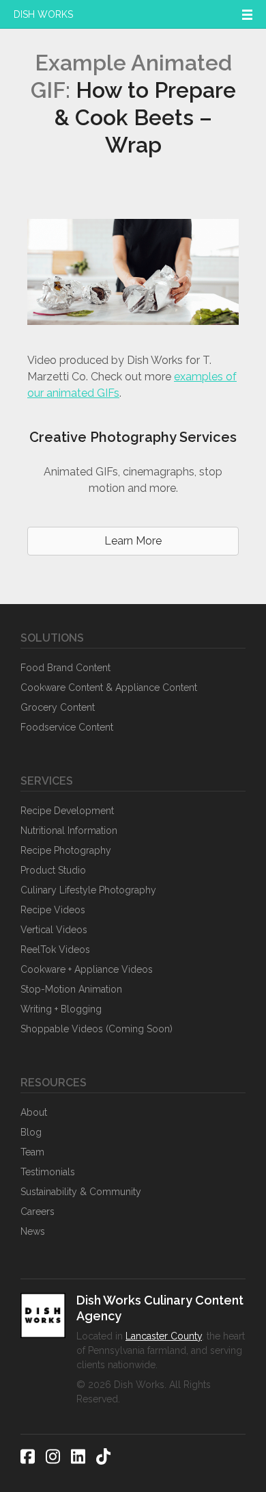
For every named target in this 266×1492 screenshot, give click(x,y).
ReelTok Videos (55, 949)
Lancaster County (163, 1336)
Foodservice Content (66, 727)
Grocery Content (57, 707)
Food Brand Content (65, 667)
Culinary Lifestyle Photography (88, 890)
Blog (31, 1132)
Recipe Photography (65, 850)
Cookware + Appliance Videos (86, 969)
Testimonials (47, 1171)
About (33, 1112)
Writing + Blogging (61, 1009)
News (32, 1231)
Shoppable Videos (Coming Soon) (96, 1028)
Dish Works (43, 14)
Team (32, 1152)
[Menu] (247, 14)
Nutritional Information (68, 830)
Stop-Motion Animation (71, 989)
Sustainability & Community (80, 1191)
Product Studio (53, 870)
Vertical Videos (53, 929)
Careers (37, 1211)
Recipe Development (67, 810)
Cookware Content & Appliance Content (108, 687)
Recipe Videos (52, 909)
